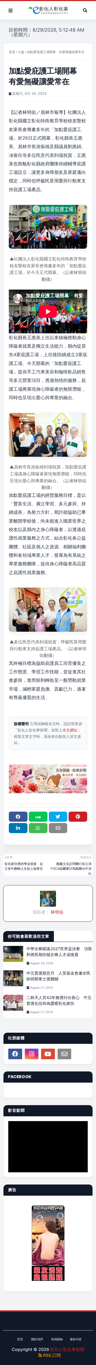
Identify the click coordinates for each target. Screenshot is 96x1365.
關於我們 (37, 1339)
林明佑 (56, 912)
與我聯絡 (57, 1339)
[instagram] (32, 1054)
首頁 (12, 52)
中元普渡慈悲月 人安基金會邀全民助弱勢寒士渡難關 (58, 976)
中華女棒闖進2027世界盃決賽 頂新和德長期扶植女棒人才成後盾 (59, 951)
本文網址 (69, 730)
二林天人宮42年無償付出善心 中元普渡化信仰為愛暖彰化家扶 (58, 1000)
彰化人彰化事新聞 (67, 1349)
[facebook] (15, 1054)
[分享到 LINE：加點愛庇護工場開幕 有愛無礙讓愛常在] (38, 817)
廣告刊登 (76, 1339)
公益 (21, 52)
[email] (64, 1054)
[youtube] (48, 1054)
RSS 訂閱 (51, 1355)
